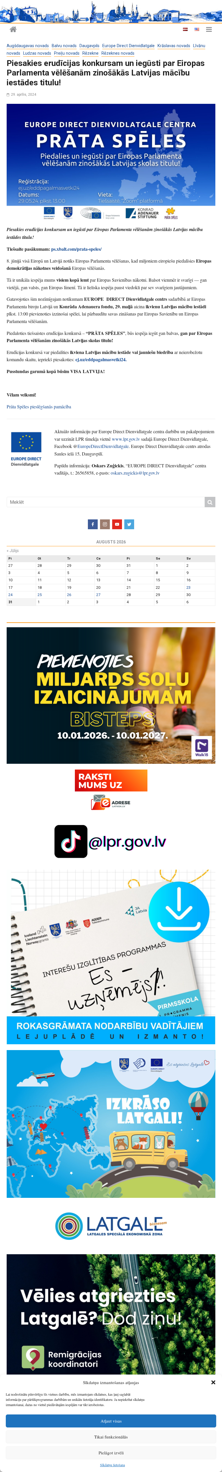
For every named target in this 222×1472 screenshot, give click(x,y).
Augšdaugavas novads (28, 45)
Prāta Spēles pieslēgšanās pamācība (39, 406)
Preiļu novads (66, 53)
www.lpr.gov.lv (126, 439)
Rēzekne (90, 53)
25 (40, 595)
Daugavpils (89, 45)
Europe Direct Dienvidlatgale (128, 45)
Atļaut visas (111, 1421)
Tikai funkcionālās (111, 1437)
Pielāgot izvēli (111, 1453)
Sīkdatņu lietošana (112, 1464)
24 (10, 595)
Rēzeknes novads (117, 53)
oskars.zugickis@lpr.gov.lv (135, 473)
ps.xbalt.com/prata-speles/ (76, 249)
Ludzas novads (37, 53)
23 (188, 587)
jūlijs (13, 550)
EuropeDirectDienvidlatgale (103, 446)
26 (69, 595)
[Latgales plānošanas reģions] (111, 11)
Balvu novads (64, 45)
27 (98, 595)
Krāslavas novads (174, 45)
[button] (213, 1382)
